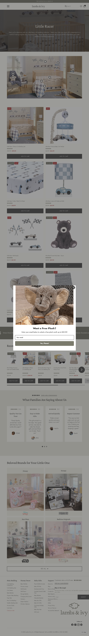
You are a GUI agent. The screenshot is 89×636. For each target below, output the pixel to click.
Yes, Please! (44, 343)
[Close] (74, 287)
